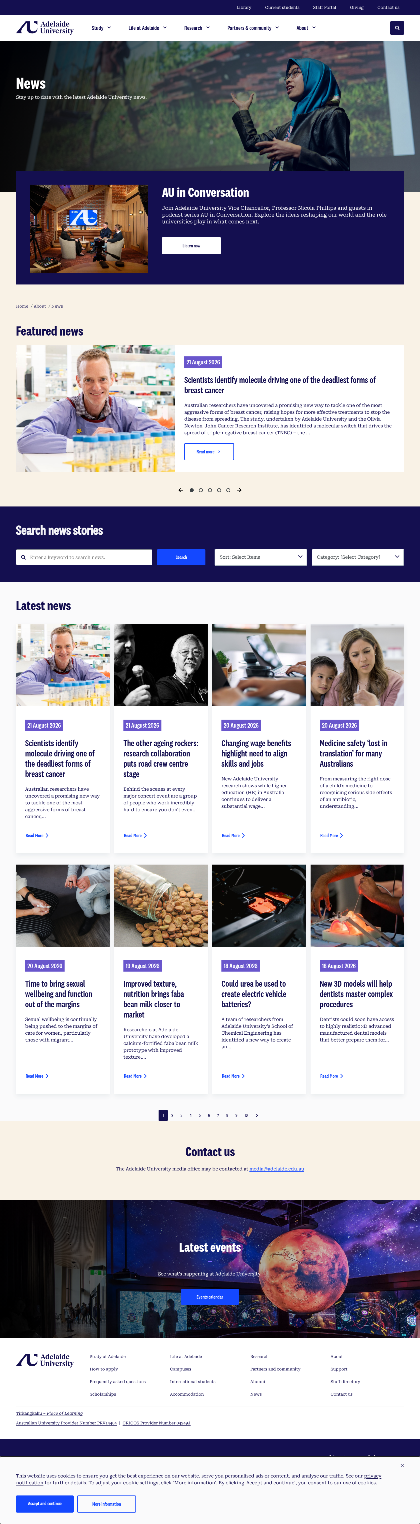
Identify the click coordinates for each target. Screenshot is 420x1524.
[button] (402, 1465)
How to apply (104, 1369)
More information (106, 1504)
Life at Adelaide (186, 1356)
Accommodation (187, 1394)
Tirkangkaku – (49, 1413)
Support (339, 1369)
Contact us (388, 7)
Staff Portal (324, 7)
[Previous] (181, 490)
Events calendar (210, 1296)
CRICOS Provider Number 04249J (157, 1423)
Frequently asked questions (118, 1381)
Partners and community (275, 1369)
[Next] (239, 490)
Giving (357, 7)
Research (259, 1356)
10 (246, 1115)
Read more (206, 451)
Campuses (180, 1369)
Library (244, 7)
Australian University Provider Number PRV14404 (66, 1423)
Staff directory (345, 1381)
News (256, 1394)
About (337, 1356)
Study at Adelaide (108, 1356)
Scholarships (103, 1394)
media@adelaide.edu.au (276, 1169)
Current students (282, 7)
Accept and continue (45, 1503)
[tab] (191, 490)
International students (192, 1381)
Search (181, 557)
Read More (34, 835)
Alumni (257, 1381)
